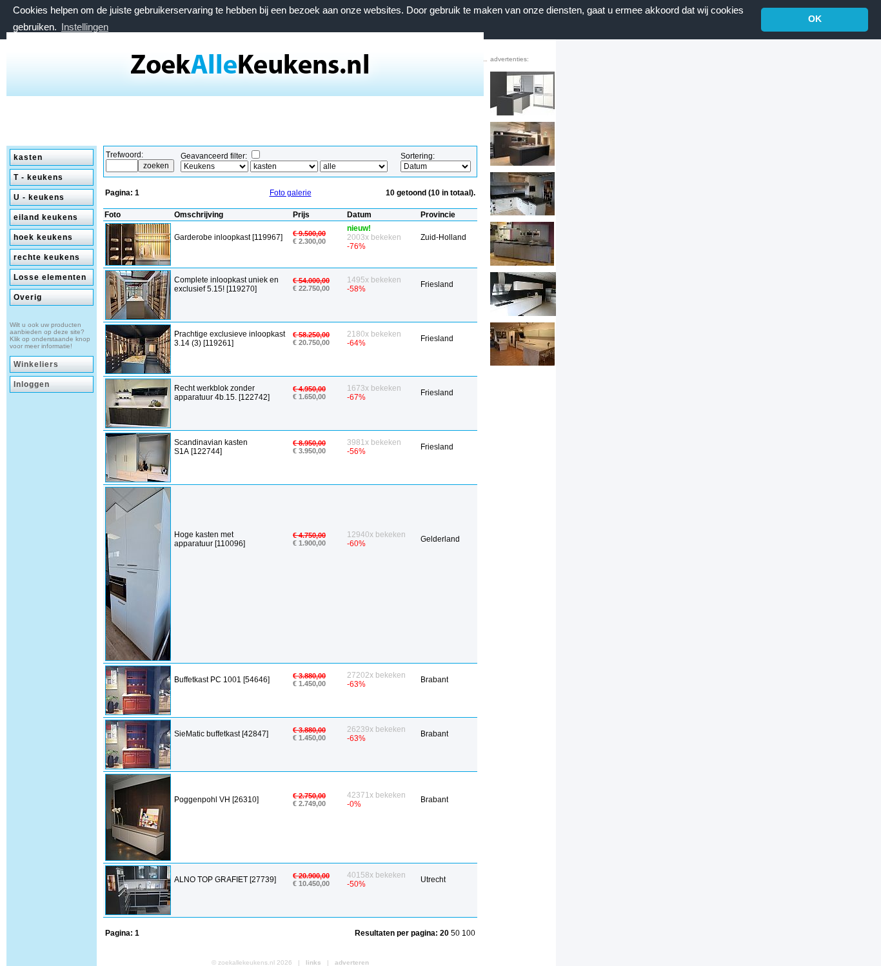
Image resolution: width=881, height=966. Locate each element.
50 (456, 933)
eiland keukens (46, 217)
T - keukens (38, 177)
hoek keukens (43, 237)
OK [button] (815, 19)
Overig (28, 297)
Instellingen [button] (84, 26)
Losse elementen (50, 277)
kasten (28, 157)
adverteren (352, 962)
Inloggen (32, 384)
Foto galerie (291, 192)
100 (468, 933)
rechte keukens (47, 257)
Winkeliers (36, 364)
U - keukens (39, 197)
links (313, 962)
